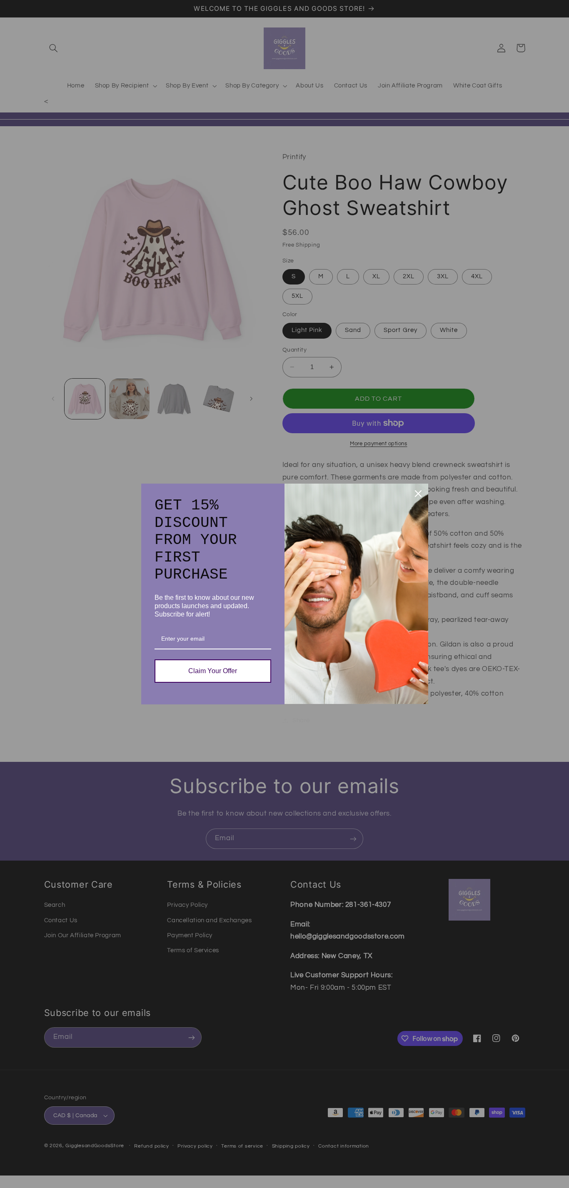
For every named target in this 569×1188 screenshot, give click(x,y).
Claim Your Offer (212, 670)
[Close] (418, 494)
